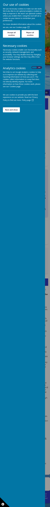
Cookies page (21, 27)
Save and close (11, 110)
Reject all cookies (30, 34)
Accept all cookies (11, 34)
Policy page (26, 100)
